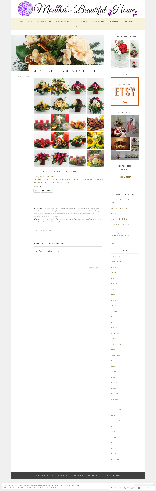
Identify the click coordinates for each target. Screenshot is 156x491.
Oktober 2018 (115, 295)
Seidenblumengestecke (55, 213)
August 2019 (114, 267)
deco (97, 208)
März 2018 (114, 328)
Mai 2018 (113, 317)
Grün (63, 219)
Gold (59, 219)
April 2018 (114, 322)
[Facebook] (122, 170)
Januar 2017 (114, 399)
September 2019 (116, 262)
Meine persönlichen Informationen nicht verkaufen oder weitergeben (90, 475)
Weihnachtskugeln (52, 216)
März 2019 (114, 284)
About (30, 21)
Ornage (81, 219)
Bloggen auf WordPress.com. (48, 475)
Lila (77, 219)
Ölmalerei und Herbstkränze (120, 219)
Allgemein (78, 208)
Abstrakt (47, 208)
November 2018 (116, 289)
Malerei (74, 211)
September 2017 (116, 355)
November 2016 (116, 410)
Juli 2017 (113, 366)
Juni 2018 (114, 311)
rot (86, 219)
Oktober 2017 (115, 350)
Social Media (125, 177)
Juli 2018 (113, 306)
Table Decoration (63, 21)
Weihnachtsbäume (39, 216)
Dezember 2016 (116, 404)
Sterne (94, 219)
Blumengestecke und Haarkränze (121, 225)
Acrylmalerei (55, 208)
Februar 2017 (115, 393)
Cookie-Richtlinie (51, 487)
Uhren (72, 213)
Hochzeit (44, 211)
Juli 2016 (113, 432)
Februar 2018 (115, 333)
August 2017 (114, 360)
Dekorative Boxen (99, 21)
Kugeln (73, 219)
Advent (62, 208)
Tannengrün (46, 222)
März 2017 (114, 388)
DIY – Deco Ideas (81, 21)
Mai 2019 (113, 278)
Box (86, 208)
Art (83, 208)
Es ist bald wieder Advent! (44, 230)
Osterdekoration (44, 21)
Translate (126, 236)
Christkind (91, 208)
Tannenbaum (38, 222)
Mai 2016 (113, 443)
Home (21, 21)
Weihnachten (115, 21)
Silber (89, 219)
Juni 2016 (114, 437)
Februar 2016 (115, 459)
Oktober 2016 (115, 415)
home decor (51, 211)
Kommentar (93, 268)
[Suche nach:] (125, 243)
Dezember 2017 (116, 339)
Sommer (66, 213)
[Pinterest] (127, 170)
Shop (78, 27)
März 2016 (114, 454)
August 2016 (114, 426)
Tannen (99, 219)
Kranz (64, 211)
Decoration (37, 211)
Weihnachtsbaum (88, 213)
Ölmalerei (129, 21)
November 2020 (116, 256)
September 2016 (116, 421)
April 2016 (114, 448)
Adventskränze (69, 208)
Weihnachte (55, 222)
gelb (56, 219)
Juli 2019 (113, 273)
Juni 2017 (114, 371)
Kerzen (68, 219)
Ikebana (58, 211)
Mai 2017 (113, 377)
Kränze (68, 211)
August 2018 (114, 300)
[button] (118, 121)
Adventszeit (50, 219)
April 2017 (114, 382)
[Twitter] (124, 170)
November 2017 (116, 344)
